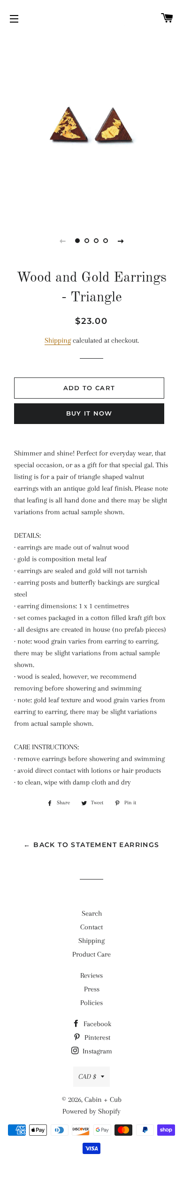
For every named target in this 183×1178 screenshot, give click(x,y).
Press (91, 989)
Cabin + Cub (103, 1099)
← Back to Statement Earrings (91, 844)
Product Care (91, 954)
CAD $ (87, 1076)
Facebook (96, 1024)
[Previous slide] (62, 240)
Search (92, 913)
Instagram (96, 1051)
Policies (91, 1002)
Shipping (58, 340)
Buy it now (89, 413)
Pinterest (96, 1037)
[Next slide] (120, 240)
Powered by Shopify (91, 1111)
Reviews (91, 975)
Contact (91, 927)
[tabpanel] (91, 127)
